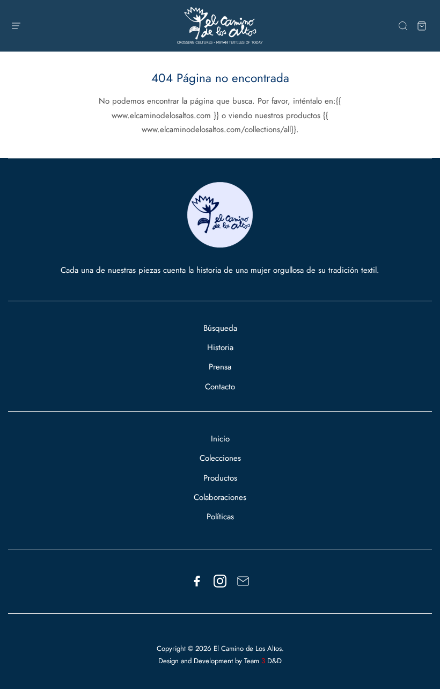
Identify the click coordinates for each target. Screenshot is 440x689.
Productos (220, 478)
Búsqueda (220, 328)
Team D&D (263, 661)
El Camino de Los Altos (248, 648)
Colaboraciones (220, 497)
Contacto (220, 387)
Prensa (220, 367)
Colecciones (220, 458)
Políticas (220, 517)
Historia (220, 347)
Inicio (220, 439)
